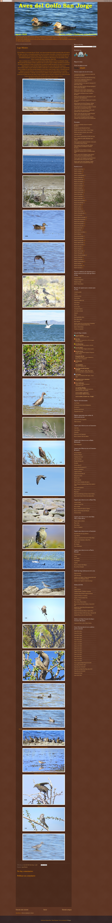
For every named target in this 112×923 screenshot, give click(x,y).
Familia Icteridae (77, 204)
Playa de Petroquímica (79, 487)
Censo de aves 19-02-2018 (79, 671)
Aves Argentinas (79, 365)
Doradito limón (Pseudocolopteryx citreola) (84, 345)
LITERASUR (79, 361)
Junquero (76, 313)
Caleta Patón (77, 430)
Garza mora (76, 304)
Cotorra (75, 294)
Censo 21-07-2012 (78, 660)
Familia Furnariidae (78, 198)
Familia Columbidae (78, 185)
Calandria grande (77, 292)
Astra (75, 587)
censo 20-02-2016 (78, 675)
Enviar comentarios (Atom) (28, 913)
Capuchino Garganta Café (81, 366)
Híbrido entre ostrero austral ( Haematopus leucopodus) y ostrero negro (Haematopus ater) (84, 90)
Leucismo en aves (78, 134)
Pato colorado (77, 321)
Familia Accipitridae (78, 169)
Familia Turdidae (77, 263)
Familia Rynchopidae (78, 238)
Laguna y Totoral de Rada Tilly (80, 597)
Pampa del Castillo (78, 475)
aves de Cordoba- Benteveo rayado (83, 394)
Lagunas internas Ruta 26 (79, 473)
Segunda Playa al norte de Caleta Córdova (83, 615)
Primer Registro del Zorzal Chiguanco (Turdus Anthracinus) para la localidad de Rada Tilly (84, 104)
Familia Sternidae (78, 246)
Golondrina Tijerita (78, 308)
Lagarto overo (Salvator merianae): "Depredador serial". (83, 384)
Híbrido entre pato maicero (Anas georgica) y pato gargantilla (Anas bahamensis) (85, 97)
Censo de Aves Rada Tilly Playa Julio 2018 (83, 669)
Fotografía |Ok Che (80, 356)
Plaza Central (77, 542)
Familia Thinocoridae (78, 251)
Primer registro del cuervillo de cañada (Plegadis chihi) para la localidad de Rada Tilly (84, 114)
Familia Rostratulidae (78, 236)
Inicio (45, 910)
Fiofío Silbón (77, 298)
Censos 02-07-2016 (78, 673)
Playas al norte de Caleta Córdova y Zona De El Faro (84, 604)
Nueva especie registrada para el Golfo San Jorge (84, 136)
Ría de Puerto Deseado (79, 567)
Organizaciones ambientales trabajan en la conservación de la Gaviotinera (83, 80)
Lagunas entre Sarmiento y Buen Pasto (82, 540)
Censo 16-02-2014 (78, 650)
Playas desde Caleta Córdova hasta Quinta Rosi (84, 496)
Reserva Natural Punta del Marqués (81, 510)
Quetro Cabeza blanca (78, 284)
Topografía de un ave (78, 411)
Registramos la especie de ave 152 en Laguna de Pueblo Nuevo (85, 340)
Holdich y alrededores (78, 469)
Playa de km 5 (77, 489)
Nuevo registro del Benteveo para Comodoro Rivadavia (83, 94)
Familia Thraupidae (78, 253)
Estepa (75, 556)
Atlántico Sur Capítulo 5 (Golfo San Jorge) (83, 581)
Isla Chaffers (77, 558)
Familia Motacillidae (78, 211)
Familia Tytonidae (78, 267)
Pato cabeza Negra (78, 319)
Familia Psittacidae (78, 228)
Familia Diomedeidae (78, 190)
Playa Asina (76, 523)
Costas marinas (77, 554)
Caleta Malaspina (78, 444)
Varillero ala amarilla (78, 329)
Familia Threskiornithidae (79, 255)
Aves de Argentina (80, 335)
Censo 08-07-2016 (78, 635)
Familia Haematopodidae (79, 200)
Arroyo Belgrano (77, 452)
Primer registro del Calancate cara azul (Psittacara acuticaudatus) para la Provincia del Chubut (84, 158)
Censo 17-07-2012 (78, 652)
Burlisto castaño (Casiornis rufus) (82, 336)
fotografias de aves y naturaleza (82, 379)
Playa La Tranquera (78, 527)
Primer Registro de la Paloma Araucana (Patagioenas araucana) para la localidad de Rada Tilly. (84, 151)
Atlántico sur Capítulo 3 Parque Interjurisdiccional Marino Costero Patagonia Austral (85, 578)
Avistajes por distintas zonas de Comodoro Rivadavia (83, 125)
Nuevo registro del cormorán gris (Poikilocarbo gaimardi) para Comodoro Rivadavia (84, 110)
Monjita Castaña (77, 281)
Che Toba (78, 339)
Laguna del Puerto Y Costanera (80, 595)
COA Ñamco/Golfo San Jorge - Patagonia (83, 369)
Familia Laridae (77, 207)
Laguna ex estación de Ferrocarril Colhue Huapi (84, 537)
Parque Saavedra (77, 480)
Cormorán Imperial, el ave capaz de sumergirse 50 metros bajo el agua (84, 83)
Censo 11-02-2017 (78, 641)
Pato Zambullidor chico (79, 317)
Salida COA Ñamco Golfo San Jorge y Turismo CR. (85, 613)
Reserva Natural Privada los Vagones (82, 508)
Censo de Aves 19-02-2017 (79, 667)
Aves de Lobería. (79, 347)
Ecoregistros (76, 407)
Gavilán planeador (79, 380)
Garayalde (76, 432)
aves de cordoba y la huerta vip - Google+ (85, 396)
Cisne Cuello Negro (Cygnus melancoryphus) (85, 348)
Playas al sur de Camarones (80, 434)
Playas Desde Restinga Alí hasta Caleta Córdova (84, 493)
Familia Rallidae (77, 230)
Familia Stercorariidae (79, 244)
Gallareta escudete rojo (79, 300)
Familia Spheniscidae (78, 242)
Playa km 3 (76, 491)
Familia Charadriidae (78, 179)
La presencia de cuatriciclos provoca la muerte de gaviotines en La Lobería (84, 74)
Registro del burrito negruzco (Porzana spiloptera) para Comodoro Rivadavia (85, 87)
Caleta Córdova (77, 589)
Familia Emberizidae (78, 192)
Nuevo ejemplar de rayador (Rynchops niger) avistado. (83, 139)
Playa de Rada (77, 506)
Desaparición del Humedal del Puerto (82, 128)
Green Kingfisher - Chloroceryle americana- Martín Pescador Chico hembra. (84, 389)
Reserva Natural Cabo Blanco (80, 564)
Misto (75, 315)
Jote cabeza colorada (78, 311)
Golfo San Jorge (77, 575)
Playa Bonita (77, 525)
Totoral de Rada (77, 512)
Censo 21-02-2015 (78, 658)
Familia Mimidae (78, 209)
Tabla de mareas (77, 421)
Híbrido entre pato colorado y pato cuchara (83, 132)
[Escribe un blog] (42, 865)
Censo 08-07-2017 (78, 637)
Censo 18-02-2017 (78, 654)
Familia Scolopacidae (78, 240)
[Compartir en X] (44, 865)
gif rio (77, 362)
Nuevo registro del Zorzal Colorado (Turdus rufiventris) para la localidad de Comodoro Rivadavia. (83, 147)
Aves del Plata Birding (81, 388)
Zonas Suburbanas (78, 546)
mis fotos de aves (79, 351)
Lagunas (76, 562)
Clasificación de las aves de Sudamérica (82, 405)
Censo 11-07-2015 (78, 644)
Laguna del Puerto (78, 471)
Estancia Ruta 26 (77, 465)
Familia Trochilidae (78, 259)
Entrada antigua (67, 910)
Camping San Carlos (78, 457)
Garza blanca (77, 302)
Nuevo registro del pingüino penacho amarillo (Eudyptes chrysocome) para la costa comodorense (84, 117)
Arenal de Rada (77, 502)
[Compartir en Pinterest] (46, 865)
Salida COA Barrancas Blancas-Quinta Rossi (83, 610)
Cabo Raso (76, 428)
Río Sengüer (76, 544)
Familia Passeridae (78, 215)
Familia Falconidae (78, 194)
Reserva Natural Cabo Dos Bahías (81, 436)
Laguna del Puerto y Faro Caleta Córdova (83, 623)
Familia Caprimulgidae (79, 175)
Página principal (77, 573)
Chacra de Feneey (78, 459)
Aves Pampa (76, 403)
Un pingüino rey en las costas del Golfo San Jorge (84, 77)
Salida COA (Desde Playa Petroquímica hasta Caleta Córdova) (83, 608)
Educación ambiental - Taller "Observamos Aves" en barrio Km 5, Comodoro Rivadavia (84, 371)
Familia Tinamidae (78, 257)
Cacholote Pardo (77, 277)
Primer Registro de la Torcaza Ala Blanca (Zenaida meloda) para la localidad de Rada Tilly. (85, 107)
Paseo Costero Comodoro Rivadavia (81, 482)
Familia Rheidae (77, 234)
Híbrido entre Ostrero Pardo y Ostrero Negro (83, 130)
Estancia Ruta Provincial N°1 (80, 467)
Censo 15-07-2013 (78, 648)
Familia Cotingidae (78, 188)
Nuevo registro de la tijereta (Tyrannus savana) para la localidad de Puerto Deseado (85, 142)
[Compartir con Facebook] (45, 865)
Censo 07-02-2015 (78, 633)
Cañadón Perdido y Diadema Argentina (82, 591)
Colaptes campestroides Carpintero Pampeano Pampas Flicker (85, 353)
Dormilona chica (77, 296)
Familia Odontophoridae (79, 213)
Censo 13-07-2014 (78, 646)
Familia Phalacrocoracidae (79, 217)
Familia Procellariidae (79, 225)
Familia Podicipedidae (79, 223)
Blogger (69, 920)
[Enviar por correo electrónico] (41, 865)
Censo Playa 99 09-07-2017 (80, 664)
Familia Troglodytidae (79, 261)
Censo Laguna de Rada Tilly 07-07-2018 (82, 662)
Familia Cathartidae (78, 177)
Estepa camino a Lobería (79, 521)
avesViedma (78, 374)
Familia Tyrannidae (78, 265)
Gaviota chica (77, 306)
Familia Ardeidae (78, 173)
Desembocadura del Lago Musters (81, 533)
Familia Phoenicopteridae (79, 219)
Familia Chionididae (78, 181)
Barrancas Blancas (78, 454)
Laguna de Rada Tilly (78, 504)
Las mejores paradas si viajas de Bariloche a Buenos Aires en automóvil (84, 358)
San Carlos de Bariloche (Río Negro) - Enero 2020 (85, 376)
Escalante (76, 463)
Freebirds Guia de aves (79, 409)
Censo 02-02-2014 (78, 631)
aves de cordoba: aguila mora (82, 393)
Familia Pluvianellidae (79, 221)
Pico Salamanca (77, 600)
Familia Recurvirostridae (79, 232)
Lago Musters (25, 867)
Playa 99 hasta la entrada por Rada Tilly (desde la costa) (84, 484)
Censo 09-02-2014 (78, 639)
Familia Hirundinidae (78, 202)
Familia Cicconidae (78, 183)
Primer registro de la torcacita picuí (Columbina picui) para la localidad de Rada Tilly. (84, 324)
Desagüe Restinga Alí (78, 461)
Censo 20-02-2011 (78, 656)
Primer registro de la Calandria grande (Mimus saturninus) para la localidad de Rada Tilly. (84, 155)
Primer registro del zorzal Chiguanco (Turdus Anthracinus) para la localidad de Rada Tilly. (83, 162)
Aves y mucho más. (80, 383)
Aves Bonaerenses (79, 344)
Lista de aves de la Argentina (80, 419)
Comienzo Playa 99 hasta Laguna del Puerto (83, 593)
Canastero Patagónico (78, 279)
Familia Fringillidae (78, 196)
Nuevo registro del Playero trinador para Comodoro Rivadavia (85, 100)
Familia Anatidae (77, 171)
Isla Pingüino (77, 560)
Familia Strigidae (78, 248)
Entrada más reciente (22, 910)
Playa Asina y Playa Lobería (80, 602)
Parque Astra (77, 477)
